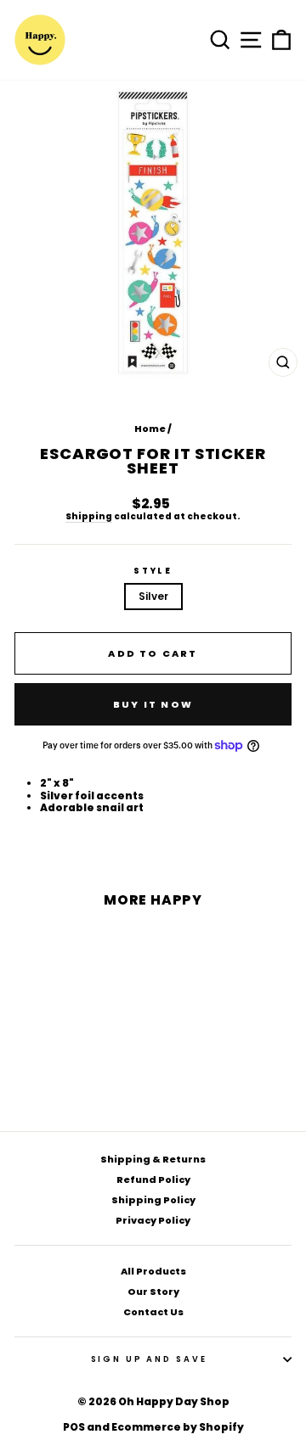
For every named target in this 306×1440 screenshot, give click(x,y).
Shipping (88, 517)
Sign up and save (149, 1358)
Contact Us (153, 1312)
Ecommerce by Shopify (177, 1427)
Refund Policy (153, 1179)
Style (153, 570)
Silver (153, 596)
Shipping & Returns (153, 1159)
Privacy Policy (153, 1220)
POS (74, 1427)
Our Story (153, 1291)
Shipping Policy (153, 1200)
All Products (153, 1271)
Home (150, 428)
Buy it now (153, 704)
